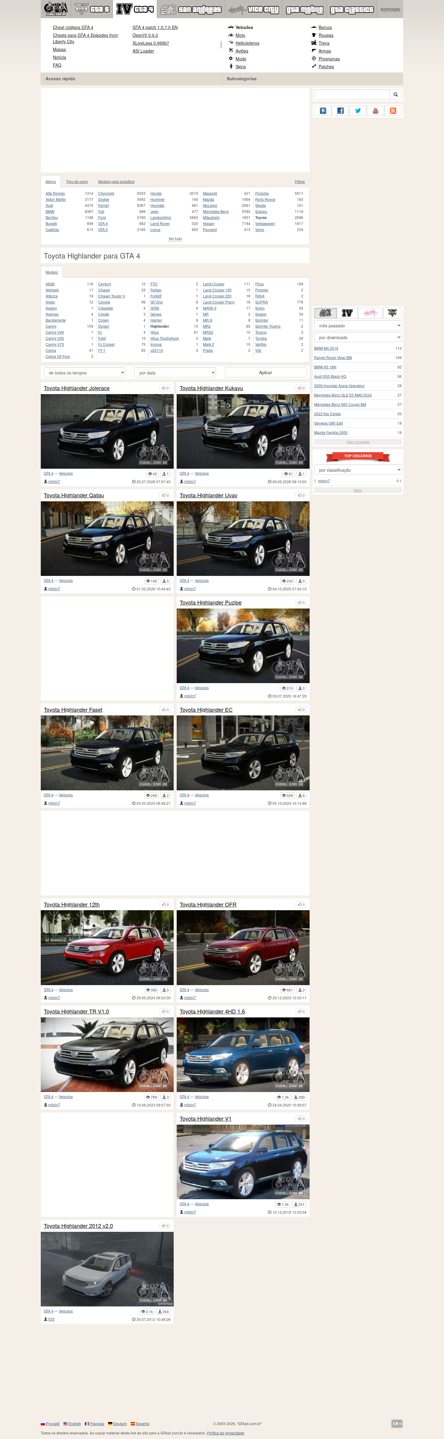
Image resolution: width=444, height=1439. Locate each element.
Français (97, 1423)
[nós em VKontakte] (323, 111)
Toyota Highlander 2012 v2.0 (78, 1226)
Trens (324, 43)
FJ (100, 332)
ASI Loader (143, 51)
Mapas (59, 49)
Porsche (262, 193)
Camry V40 (55, 332)
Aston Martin (56, 199)
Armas (325, 51)
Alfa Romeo (55, 193)
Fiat (101, 211)
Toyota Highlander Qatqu (74, 495)
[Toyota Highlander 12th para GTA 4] (107, 947)
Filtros (300, 181)
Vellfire (260, 344)
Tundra (261, 338)
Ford (102, 217)
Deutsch (120, 1423)
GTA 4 (103, 223)
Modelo (52, 272)
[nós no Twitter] (358, 111)
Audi (49, 205)
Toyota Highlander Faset (73, 710)
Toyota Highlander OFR (208, 904)
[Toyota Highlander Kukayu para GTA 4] (243, 431)
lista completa (358, 441)
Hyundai (157, 205)
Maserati (210, 193)
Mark (207, 338)
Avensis (52, 313)
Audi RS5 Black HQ (330, 376)
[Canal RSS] (393, 111)
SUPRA (261, 301)
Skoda (260, 205)
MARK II (209, 307)
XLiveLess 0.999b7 (151, 43)
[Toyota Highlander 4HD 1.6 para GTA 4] (243, 1054)
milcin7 (54, 481)
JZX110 (156, 350)
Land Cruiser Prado (219, 301)
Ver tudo (175, 238)
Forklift (155, 295)
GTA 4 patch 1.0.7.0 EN (155, 27)
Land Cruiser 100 (217, 289)
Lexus (155, 229)
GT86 (154, 307)
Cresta (103, 313)
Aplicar (265, 372)
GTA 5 (103, 229)
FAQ (57, 65)
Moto (240, 35)
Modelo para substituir (116, 181)
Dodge (103, 199)
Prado (208, 350)
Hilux (154, 332)
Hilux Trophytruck (164, 338)
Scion (260, 307)
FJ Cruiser (106, 344)
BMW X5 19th (325, 366)
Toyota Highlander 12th (72, 904)
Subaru (261, 211)
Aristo (50, 301)
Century (104, 283)
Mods (241, 59)
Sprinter (261, 320)
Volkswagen (265, 223)
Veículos (244, 27)
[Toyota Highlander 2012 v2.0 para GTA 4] (107, 1269)
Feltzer (156, 289)
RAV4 (260, 295)
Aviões (242, 51)
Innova (156, 344)
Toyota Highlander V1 (206, 1119)
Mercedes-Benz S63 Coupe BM (340, 404)
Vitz (258, 350)
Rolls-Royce (265, 199)
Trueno (261, 332)
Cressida (105, 307)
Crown (103, 320)
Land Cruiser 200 (217, 295)
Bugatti (51, 223)
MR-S (207, 320)
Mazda (208, 199)
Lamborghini (160, 217)
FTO (153, 283)
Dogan (103, 326)
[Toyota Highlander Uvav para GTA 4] (243, 538)
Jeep (154, 211)
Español (143, 1423)
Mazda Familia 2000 (331, 432)
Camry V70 (55, 344)
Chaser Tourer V (111, 295)
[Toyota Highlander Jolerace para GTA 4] (107, 431)
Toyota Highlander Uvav (208, 495)
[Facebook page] (340, 111)
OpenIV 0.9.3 (145, 35)
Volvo (259, 229)
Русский (53, 1423)
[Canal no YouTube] (375, 111)
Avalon (51, 307)
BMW (50, 211)
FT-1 (101, 350)
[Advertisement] (175, 130)
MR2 (207, 326)
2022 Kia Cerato (327, 413)
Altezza (52, 295)
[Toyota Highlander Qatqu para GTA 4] (107, 538)
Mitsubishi (211, 217)
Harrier (156, 320)
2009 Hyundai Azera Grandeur (339, 385)
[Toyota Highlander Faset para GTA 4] (107, 752)
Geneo (156, 313)
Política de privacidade (225, 1432)
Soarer (260, 313)
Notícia (59, 57)
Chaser (104, 289)
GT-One (156, 301)
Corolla (104, 301)
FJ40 (102, 338)
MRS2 (208, 332)
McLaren (210, 205)
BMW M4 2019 (326, 348)
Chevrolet (106, 193)
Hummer (157, 199)
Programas (329, 59)
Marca (51, 181)
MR (206, 313)
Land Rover (160, 223)
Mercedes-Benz (216, 211)
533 (51, 1319)
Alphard (52, 289)
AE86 (50, 283)
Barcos (325, 27)
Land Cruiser (213, 283)
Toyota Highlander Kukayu (211, 388)
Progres (261, 289)
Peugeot (210, 229)
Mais (358, 490)
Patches (326, 66)
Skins (241, 66)
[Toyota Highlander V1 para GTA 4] (243, 1162)
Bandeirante (56, 320)
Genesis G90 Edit (328, 423)
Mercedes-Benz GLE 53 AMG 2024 (343, 394)
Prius (259, 283)
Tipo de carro (77, 181)
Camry (51, 326)
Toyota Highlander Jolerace (77, 388)
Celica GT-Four (58, 356)
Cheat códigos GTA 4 (73, 27)
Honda (156, 193)
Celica (51, 350)
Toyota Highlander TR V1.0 (76, 1011)
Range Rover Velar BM (333, 357)
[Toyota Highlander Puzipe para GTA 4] (243, 646)
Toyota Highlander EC (206, 710)
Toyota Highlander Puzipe (211, 602)
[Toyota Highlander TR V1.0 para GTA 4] (107, 1054)
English (75, 1423)
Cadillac (52, 229)
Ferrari (103, 205)
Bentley (52, 217)
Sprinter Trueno (268, 326)
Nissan (208, 223)
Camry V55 (55, 338)
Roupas (326, 35)
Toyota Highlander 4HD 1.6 (212, 1011)
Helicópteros (247, 43)
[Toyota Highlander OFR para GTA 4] (243, 947)
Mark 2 (208, 344)
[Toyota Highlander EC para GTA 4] (243, 752)
